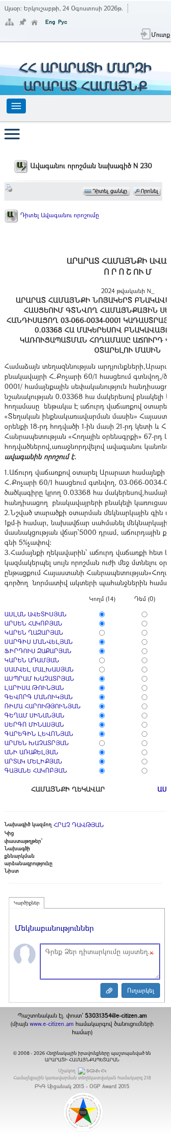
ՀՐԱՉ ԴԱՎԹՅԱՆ (78, 824)
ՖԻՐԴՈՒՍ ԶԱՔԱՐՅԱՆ (37, 651)
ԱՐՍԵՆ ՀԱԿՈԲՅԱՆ (33, 623)
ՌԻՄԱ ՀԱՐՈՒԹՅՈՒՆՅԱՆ (42, 706)
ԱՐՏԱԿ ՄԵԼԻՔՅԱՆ (33, 761)
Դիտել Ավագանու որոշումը (58, 215)
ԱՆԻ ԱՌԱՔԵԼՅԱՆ (31, 752)
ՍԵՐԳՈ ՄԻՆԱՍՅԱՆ (34, 724)
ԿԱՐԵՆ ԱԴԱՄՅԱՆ (31, 660)
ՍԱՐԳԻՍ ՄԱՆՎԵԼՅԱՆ (38, 641)
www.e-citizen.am (52, 1024)
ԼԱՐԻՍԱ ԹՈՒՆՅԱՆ (34, 687)
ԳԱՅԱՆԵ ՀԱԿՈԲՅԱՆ (35, 770)
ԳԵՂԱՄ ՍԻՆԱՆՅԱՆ (34, 715)
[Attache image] (109, 990)
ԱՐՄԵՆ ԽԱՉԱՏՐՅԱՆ (36, 743)
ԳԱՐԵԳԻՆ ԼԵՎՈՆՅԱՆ (38, 733)
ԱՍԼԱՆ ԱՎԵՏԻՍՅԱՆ (35, 614)
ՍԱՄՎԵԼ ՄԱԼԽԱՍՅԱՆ (39, 669)
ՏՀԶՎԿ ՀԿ (96, 1071)
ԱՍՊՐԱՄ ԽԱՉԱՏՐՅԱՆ (39, 678)
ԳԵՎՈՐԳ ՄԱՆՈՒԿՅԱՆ (38, 697)
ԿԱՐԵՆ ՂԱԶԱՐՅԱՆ (33, 632)
